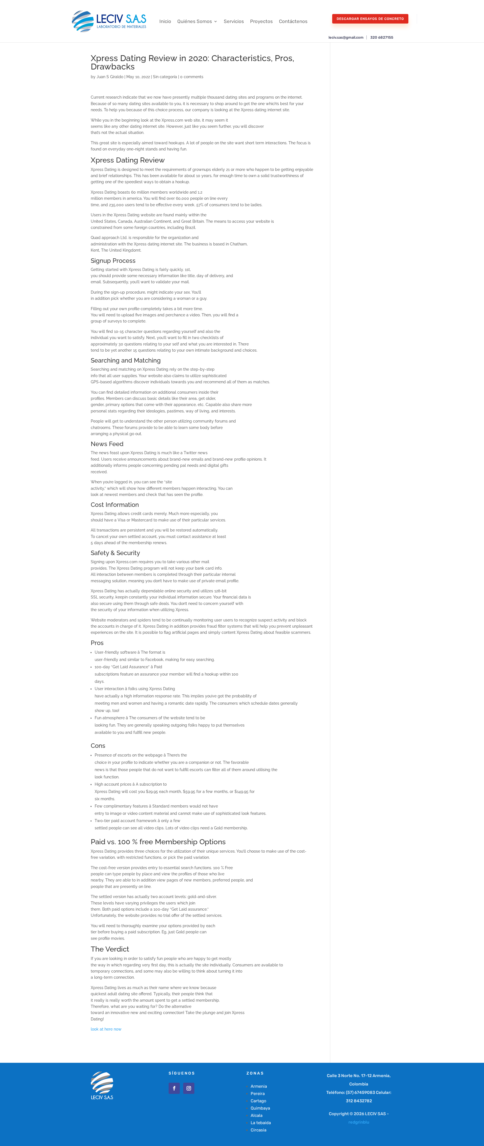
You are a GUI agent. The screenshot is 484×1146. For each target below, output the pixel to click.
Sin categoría (165, 77)
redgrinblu (358, 1122)
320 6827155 (381, 37)
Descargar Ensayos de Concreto (370, 19)
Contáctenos (293, 21)
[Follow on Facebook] (174, 1088)
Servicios (234, 21)
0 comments (191, 77)
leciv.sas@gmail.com (346, 37)
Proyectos (261, 21)
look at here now (106, 1029)
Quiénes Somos (194, 21)
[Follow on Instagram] (188, 1088)
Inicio (165, 21)
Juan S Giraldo (110, 77)
